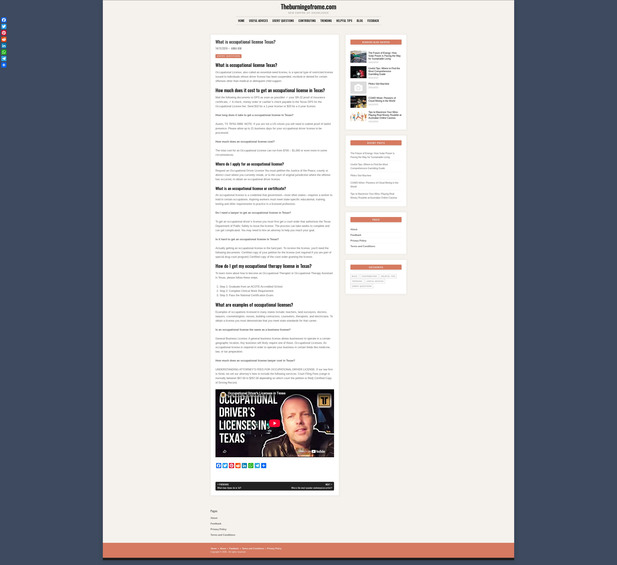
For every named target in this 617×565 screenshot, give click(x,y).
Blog (360, 21)
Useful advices (258, 21)
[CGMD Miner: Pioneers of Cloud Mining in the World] (358, 102)
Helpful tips (344, 21)
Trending (326, 21)
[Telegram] (4, 58)
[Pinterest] (4, 33)
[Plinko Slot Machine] (358, 88)
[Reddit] (4, 39)
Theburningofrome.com (308, 6)
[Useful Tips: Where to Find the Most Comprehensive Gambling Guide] (358, 72)
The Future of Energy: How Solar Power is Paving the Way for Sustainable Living (384, 55)
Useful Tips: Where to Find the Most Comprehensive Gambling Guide (384, 71)
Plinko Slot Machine (378, 83)
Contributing (307, 21)
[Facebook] (4, 20)
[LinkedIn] (4, 45)
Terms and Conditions (362, 246)
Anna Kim (236, 48)
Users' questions (228, 56)
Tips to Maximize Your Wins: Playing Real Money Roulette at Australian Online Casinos (384, 115)
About (353, 229)
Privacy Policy (358, 240)
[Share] (4, 65)
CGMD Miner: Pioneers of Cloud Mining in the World (382, 99)
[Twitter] (4, 26)
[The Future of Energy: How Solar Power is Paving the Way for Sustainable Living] (358, 57)
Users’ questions (283, 21)
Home (241, 21)
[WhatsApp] (4, 52)
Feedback (373, 21)
